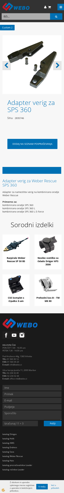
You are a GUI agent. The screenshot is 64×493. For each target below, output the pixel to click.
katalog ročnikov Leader (13, 469)
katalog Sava (8, 451)
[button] (57, 65)
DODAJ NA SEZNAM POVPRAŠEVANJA (32, 143)
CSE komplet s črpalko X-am (16, 299)
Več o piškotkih (55, 486)
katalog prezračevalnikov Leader (17, 465)
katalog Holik (8, 438)
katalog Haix (8, 460)
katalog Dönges (9, 434)
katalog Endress (9, 447)
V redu (42, 486)
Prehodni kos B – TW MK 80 (48, 299)
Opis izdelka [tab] (32, 170)
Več (16, 248)
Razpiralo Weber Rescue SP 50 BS (16, 259)
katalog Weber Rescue (12, 456)
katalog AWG (8, 443)
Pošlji (53, 423)
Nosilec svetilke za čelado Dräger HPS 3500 (48, 261)
